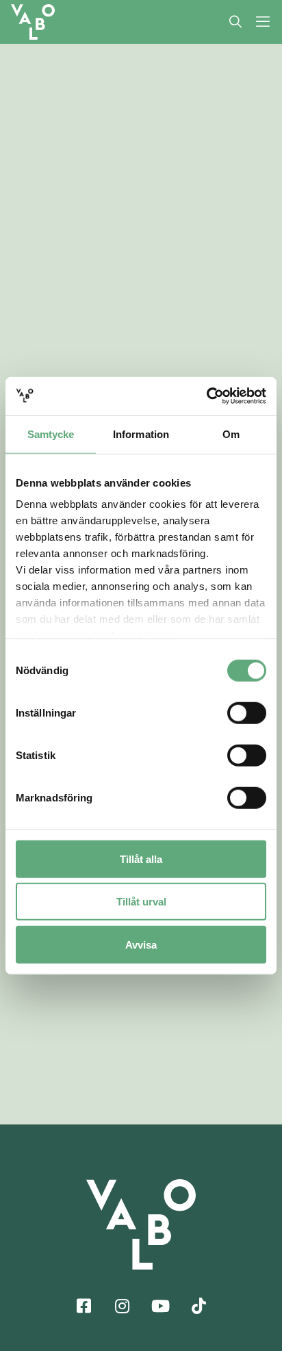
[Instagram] (122, 1305)
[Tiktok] (198, 1305)
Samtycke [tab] (51, 433)
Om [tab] (231, 433)
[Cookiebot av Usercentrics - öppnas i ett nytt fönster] (206, 396)
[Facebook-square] (83, 1305)
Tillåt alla (141, 858)
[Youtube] (160, 1305)
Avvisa (141, 944)
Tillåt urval (141, 902)
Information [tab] (141, 433)
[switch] (246, 712)
